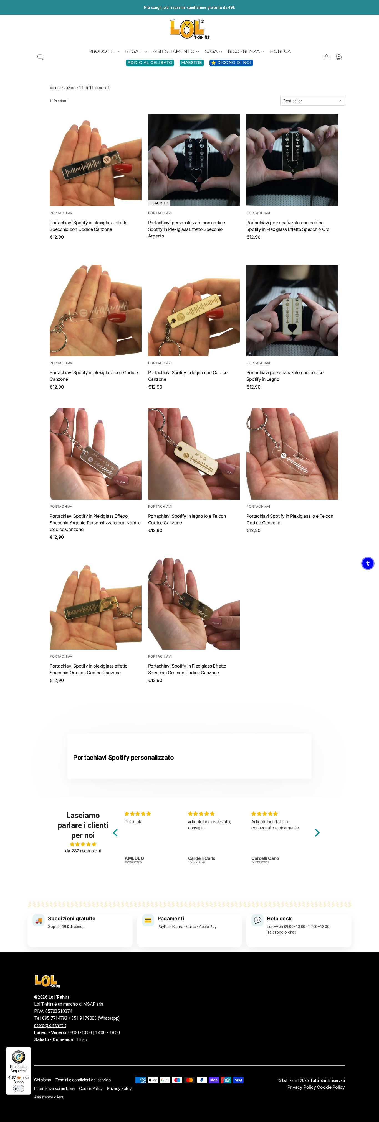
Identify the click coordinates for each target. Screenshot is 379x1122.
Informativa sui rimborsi (54, 1088)
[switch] (18, 1088)
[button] (40, 57)
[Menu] (28, 1050)
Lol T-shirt (290, 1080)
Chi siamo (42, 1079)
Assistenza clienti (49, 1097)
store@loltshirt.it (50, 1025)
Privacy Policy (119, 1088)
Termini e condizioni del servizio (83, 1079)
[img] (83, 844)
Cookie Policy (91, 1088)
